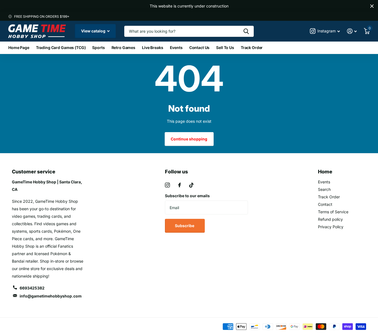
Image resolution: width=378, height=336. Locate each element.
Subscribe (185, 225)
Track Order (252, 47)
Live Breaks (152, 47)
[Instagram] (167, 185)
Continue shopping (189, 139)
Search (324, 189)
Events (176, 47)
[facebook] (179, 185)
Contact (325, 204)
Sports (98, 47)
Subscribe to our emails (187, 195)
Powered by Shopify (76, 326)
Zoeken (246, 31)
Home (325, 172)
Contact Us (199, 47)
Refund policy (330, 219)
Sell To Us (225, 47)
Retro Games (123, 47)
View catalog (93, 31)
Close (372, 6)
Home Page (18, 47)
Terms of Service (333, 211)
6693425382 (32, 288)
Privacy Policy (330, 226)
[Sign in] (352, 31)
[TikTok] (191, 185)
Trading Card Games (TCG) (61, 47)
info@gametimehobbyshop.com (51, 296)
